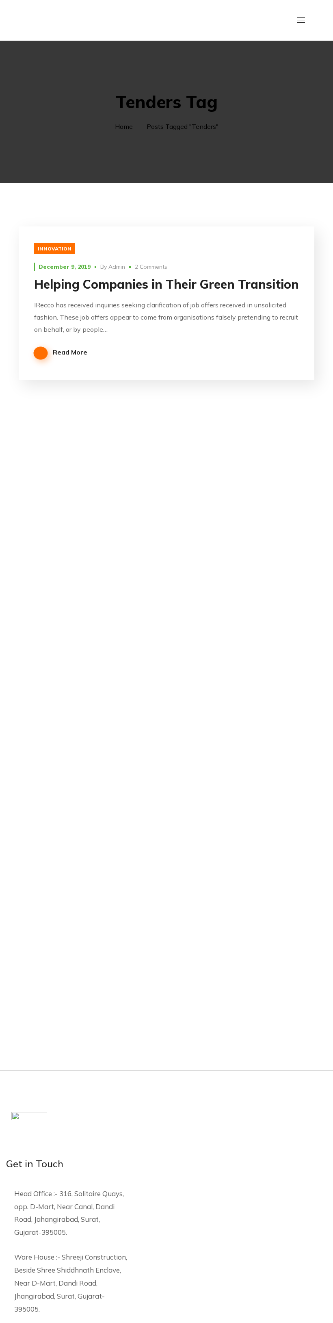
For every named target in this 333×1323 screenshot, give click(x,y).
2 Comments (151, 266)
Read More (70, 352)
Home (124, 126)
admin (116, 266)
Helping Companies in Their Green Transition (166, 284)
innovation (54, 249)
